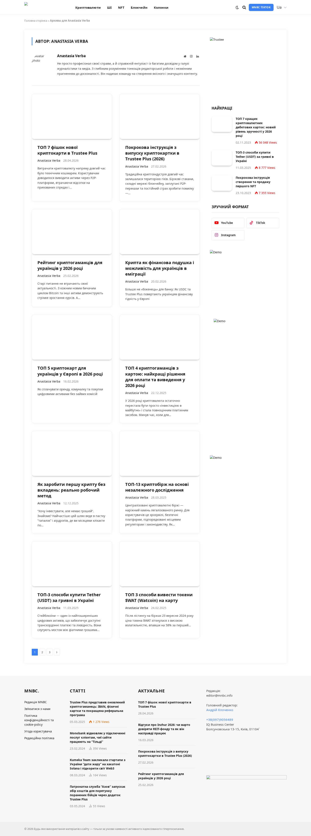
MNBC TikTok (261, 7)
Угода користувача (38, 731)
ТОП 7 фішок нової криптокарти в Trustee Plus (67, 150)
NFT (121, 7)
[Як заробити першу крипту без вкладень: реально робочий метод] (72, 453)
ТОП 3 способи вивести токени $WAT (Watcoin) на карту (159, 597)
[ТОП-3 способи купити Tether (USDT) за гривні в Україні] (72, 563)
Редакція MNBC (35, 702)
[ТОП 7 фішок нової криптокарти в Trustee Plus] (72, 116)
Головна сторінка (35, 20)
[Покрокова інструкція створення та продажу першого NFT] (222, 183)
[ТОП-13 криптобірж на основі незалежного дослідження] (160, 453)
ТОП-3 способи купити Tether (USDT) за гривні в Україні (69, 597)
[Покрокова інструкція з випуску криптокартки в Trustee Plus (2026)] (160, 116)
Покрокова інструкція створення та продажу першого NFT (253, 182)
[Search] (244, 7)
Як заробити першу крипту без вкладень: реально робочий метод (71, 490)
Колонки (161, 7)
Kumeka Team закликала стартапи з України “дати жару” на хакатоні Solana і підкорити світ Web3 (97, 764)
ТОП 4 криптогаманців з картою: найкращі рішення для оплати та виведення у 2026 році (155, 376)
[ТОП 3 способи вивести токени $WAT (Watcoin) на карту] (160, 563)
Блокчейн (139, 7)
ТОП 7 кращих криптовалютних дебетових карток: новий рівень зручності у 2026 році (256, 127)
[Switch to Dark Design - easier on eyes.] (237, 7)
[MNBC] (44, 7)
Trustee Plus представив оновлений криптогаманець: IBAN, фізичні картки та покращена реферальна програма (97, 708)
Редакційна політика (39, 738)
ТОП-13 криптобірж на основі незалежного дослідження (157, 487)
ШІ (109, 7)
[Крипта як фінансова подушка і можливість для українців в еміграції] (160, 231)
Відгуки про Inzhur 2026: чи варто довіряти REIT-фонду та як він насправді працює (164, 729)
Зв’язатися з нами (37, 709)
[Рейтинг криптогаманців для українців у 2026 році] (72, 231)
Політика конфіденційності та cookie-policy (39, 720)
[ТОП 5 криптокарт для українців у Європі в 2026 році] (72, 337)
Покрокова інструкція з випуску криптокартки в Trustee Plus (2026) (152, 153)
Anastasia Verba (71, 56)
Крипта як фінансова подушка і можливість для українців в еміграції (159, 268)
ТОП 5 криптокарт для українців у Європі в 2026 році (70, 371)
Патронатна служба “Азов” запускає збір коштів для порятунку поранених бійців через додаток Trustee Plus (97, 793)
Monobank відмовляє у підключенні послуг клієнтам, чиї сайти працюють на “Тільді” (97, 737)
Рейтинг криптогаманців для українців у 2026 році (69, 265)
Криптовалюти (88, 7)
